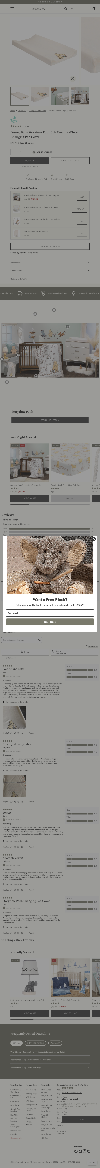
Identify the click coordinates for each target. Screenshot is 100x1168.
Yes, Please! (50, 622)
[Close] (94, 539)
